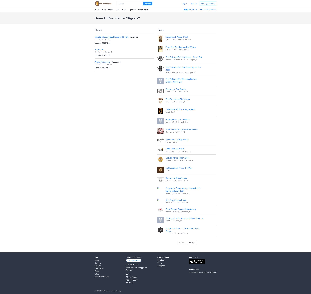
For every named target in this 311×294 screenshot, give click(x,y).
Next (191, 242)
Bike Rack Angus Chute (176, 200)
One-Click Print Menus (207, 9)
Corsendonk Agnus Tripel (177, 37)
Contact (98, 265)
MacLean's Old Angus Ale (177, 139)
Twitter (160, 263)
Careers (98, 263)
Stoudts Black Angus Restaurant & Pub (112, 37)
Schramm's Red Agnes (176, 89)
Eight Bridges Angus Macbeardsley (181, 209)
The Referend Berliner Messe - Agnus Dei (184, 57)
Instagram (161, 265)
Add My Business (207, 3)
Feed (104, 9)
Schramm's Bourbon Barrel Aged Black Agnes (182, 229)
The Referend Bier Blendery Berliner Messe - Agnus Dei (181, 80)
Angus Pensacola (102, 61)
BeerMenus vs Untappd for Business (136, 269)
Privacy (118, 291)
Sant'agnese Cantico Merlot (178, 119)
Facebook (161, 260)
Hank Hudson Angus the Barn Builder (182, 129)
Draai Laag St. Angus (175, 148)
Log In (184, 3)
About (97, 260)
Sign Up (194, 3)
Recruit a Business (102, 277)
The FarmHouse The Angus (178, 99)
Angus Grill (99, 49)
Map (117, 9)
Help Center (99, 268)
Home (97, 9)
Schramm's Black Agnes (176, 178)
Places (110, 9)
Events (124, 9)
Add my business (133, 260)
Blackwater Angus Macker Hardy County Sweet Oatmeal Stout (183, 189)
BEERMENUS (103, 3)
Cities (97, 274)
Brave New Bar (144, 9)
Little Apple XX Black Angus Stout (180, 109)
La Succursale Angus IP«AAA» (179, 167)
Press (97, 271)
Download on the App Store (197, 261)
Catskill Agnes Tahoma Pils (177, 157)
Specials (132, 9)
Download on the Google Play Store (202, 272)
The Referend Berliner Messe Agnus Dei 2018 (183, 68)
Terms (112, 291)
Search (148, 3)
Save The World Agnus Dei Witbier (181, 47)
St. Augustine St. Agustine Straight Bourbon (184, 218)
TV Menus (193, 9)
